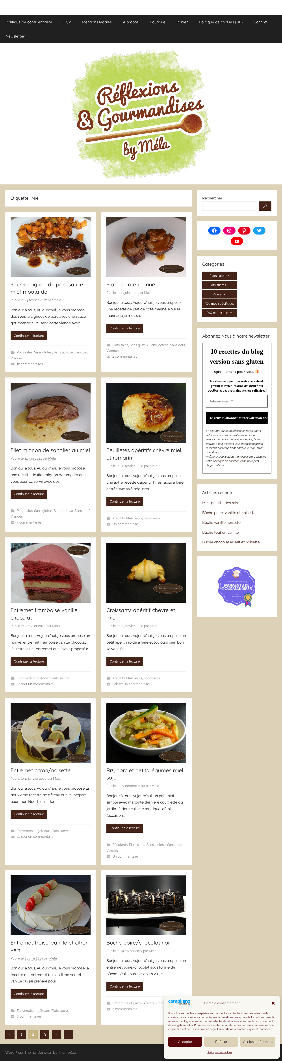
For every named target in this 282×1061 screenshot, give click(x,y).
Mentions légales (97, 22)
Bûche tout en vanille (220, 532)
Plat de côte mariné (130, 284)
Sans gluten (43, 352)
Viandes (17, 358)
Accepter (185, 1042)
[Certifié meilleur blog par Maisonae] (236, 586)
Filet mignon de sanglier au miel (50, 450)
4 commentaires (29, 522)
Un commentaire (125, 524)
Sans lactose (63, 352)
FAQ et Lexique (217, 313)
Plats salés (25, 352)
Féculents (120, 845)
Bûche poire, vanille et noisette (229, 513)
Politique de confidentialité (29, 22)
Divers (217, 294)
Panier (182, 22)
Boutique (157, 22)
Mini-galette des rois (220, 503)
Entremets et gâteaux (33, 678)
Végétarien (151, 518)
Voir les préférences (258, 1042)
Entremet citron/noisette (41, 770)
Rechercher (212, 198)
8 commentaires (29, 1016)
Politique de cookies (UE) (221, 22)
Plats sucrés (60, 678)
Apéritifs (118, 518)
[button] (273, 1003)
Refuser (221, 1042)
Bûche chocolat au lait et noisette (231, 542)
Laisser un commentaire (35, 684)
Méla (57, 300)
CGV (67, 22)
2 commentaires (124, 357)
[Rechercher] (265, 206)
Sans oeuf (81, 352)
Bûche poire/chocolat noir (138, 942)
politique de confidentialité (230, 461)
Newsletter (15, 36)
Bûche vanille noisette (221, 522)
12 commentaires (30, 364)
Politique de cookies (220, 1052)
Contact (260, 22)
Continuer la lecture (29, 336)
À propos (131, 22)
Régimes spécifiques (219, 303)
